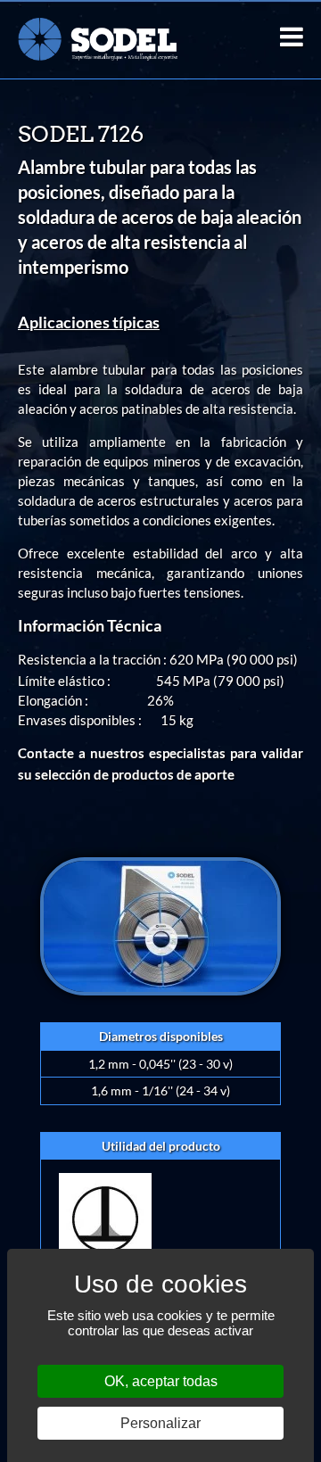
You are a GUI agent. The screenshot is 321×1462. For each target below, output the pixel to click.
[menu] (291, 37)
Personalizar (160, 1423)
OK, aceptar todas (161, 1381)
